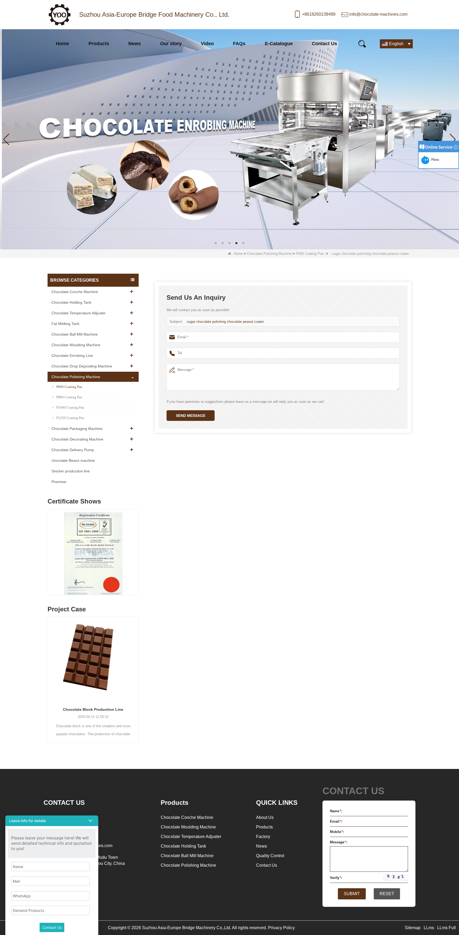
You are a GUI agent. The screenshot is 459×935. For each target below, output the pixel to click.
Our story (171, 43)
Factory (263, 836)
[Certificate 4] (64, 553)
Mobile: (337, 832)
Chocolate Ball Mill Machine (75, 334)
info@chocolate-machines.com (378, 14)
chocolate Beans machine (73, 460)
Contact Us (324, 43)
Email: (336, 821)
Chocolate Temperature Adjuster (79, 313)
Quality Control (270, 855)
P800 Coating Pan (69, 397)
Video (207, 43)
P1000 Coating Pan (70, 407)
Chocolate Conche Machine (75, 292)
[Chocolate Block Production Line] (93, 659)
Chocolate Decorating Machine (77, 439)
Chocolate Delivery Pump (73, 450)
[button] (216, 243)
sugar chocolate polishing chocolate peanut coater (225, 322)
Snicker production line (71, 471)
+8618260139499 (318, 14)
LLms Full (446, 927)
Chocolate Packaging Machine (77, 428)
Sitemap (412, 927)
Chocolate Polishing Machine (269, 254)
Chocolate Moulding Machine (76, 345)
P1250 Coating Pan (70, 418)
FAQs (239, 43)
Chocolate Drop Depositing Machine (82, 366)
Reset (387, 893)
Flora (434, 160)
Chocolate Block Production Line (93, 709)
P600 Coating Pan (310, 254)
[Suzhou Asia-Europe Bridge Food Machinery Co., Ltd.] (59, 14)
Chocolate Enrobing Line (72, 355)
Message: (338, 842)
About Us (265, 817)
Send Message (190, 415)
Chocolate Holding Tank (71, 302)
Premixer (59, 482)
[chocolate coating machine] (229, 139)
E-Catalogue (279, 43)
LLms (429, 927)
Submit (352, 893)
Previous (49, 547)
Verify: (336, 878)
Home (62, 43)
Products (98, 43)
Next (136, 547)
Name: (336, 811)
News (134, 43)
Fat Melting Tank (65, 323)
